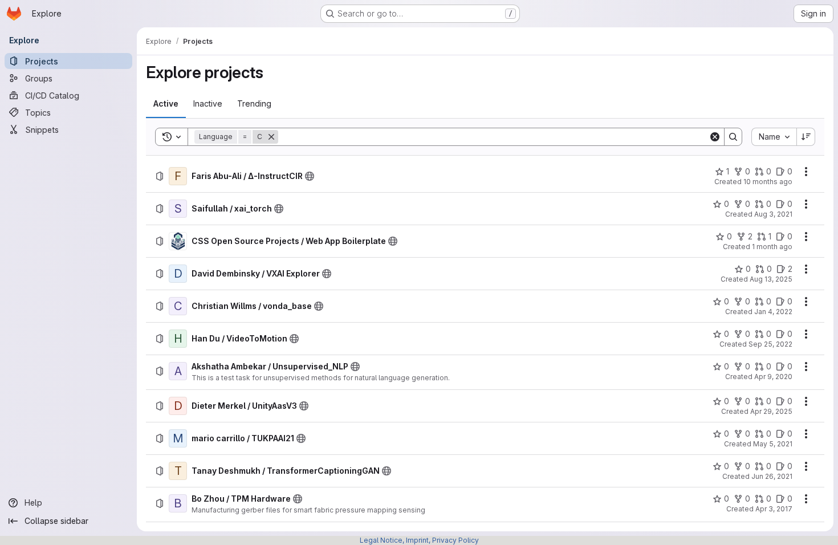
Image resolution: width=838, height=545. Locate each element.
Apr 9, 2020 (773, 376)
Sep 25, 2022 (770, 344)
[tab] (166, 104)
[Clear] (715, 137)
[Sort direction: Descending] (806, 137)
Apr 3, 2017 (773, 509)
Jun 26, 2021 (771, 476)
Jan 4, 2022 (773, 311)
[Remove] (271, 137)
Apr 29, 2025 (771, 411)
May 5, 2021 (772, 444)
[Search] (733, 137)
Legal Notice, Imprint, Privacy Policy (419, 540)
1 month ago (772, 246)
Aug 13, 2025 (771, 279)
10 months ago (767, 181)
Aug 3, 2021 (773, 214)
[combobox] (773, 137)
